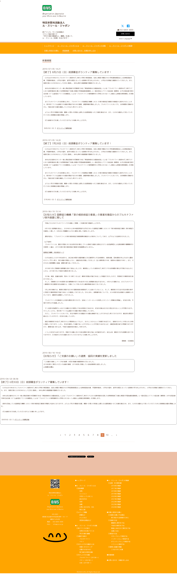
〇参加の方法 (112, 534)
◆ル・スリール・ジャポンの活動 (86, 526)
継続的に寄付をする (115, 523)
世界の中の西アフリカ (84, 531)
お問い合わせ (125, 34)
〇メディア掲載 (81, 512)
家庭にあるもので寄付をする (118, 528)
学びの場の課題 (82, 534)
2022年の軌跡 (114, 502)
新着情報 (66, 50)
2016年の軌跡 (114, 486)
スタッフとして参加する (117, 536)
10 (107, 435)
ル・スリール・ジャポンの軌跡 (120, 46)
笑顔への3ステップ (83, 547)
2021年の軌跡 (114, 499)
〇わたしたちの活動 (82, 555)
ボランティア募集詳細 (64, 128)
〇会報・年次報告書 (114, 483)
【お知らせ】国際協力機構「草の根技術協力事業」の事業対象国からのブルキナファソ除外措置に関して (87, 216)
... (112, 435)
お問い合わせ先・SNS (84, 507)
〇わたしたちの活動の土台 (84, 544)
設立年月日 (81, 499)
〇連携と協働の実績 (114, 547)
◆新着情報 (110, 555)
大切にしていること (84, 496)
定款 (78, 502)
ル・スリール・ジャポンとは (68, 46)
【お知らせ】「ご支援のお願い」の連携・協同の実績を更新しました (79, 356)
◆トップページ (80, 480)
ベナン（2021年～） (84, 560)
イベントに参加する (115, 544)
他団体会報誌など (83, 520)
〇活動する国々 (81, 536)
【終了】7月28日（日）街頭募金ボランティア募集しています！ (77, 143)
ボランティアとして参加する (118, 542)
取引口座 (80, 510)
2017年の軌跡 (114, 488)
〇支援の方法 (112, 520)
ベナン (79, 542)
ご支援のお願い (48, 367)
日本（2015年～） (83, 563)
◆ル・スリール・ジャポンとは (85, 486)
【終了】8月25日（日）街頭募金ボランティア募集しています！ (77, 72)
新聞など (80, 515)
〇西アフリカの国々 (82, 528)
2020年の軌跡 (114, 496)
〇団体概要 (79, 488)
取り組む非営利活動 (84, 552)
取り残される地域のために (118, 518)
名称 (78, 491)
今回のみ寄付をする (115, 526)
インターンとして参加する (118, 539)
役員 (78, 504)
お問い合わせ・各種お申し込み (84, 50)
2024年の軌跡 (114, 507)
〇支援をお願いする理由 (115, 515)
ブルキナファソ (82, 539)
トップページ (49, 46)
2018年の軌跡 (114, 491)
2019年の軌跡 (114, 494)
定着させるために (83, 549)
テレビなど (81, 518)
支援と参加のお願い (51, 50)
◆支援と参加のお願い (114, 512)
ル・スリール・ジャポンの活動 (94, 46)
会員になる (113, 531)
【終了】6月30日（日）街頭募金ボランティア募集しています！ (34, 382)
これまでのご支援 (115, 549)
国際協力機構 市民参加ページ (53, 252)
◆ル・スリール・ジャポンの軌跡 (118, 480)
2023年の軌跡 (114, 504)
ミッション (81, 494)
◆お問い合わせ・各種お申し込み (118, 560)
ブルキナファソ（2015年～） (87, 558)
